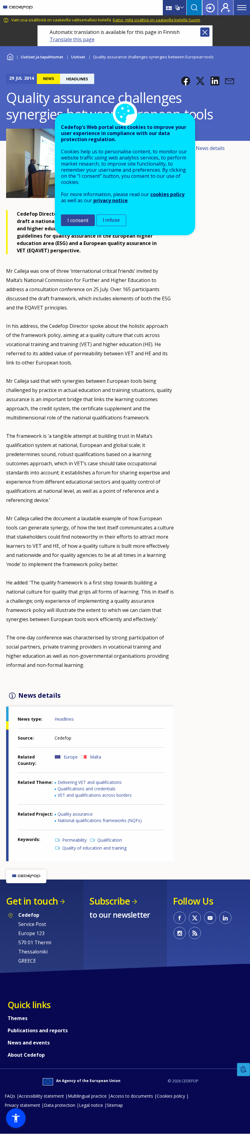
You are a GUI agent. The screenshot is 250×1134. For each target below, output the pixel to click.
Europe (71, 757)
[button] (186, 81)
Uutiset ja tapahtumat (42, 57)
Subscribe (109, 901)
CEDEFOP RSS (195, 933)
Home (10, 56)
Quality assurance (75, 814)
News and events (29, 1042)
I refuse (111, 220)
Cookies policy (171, 1096)
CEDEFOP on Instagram (179, 933)
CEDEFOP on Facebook (179, 918)
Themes (17, 1018)
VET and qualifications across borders (95, 795)
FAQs (10, 1096)
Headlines (64, 719)
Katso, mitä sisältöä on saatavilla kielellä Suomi (156, 20)
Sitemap (115, 1105)
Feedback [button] (243, 1069)
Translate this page (72, 39)
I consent (77, 220)
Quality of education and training (94, 848)
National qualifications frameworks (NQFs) (100, 820)
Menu (241, 7)
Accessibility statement (41, 1096)
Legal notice (91, 1105)
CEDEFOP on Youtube (210, 918)
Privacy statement (22, 1105)
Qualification (109, 840)
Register (225, 7)
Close (204, 32)
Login (210, 7)
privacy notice (110, 200)
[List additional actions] (181, 7)
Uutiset (78, 57)
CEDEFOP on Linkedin (225, 918)
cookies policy (167, 194)
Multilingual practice (87, 1096)
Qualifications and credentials (87, 789)
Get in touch (32, 901)
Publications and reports (38, 1030)
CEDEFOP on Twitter (195, 918)
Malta (95, 757)
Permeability (74, 840)
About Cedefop (26, 1055)
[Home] (18, 7)
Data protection (59, 1105)
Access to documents (131, 1096)
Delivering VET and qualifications (90, 782)
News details (210, 148)
